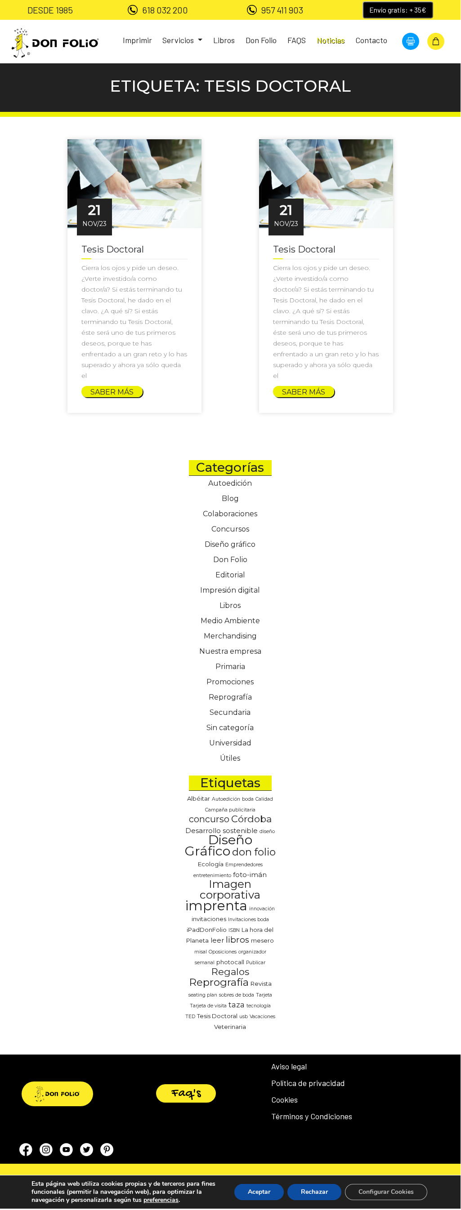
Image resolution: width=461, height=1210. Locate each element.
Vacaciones (262, 1016)
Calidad (264, 799)
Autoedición (230, 483)
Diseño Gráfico (218, 845)
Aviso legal (289, 1066)
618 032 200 (165, 9)
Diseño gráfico (230, 544)
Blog (230, 498)
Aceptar (259, 1192)
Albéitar (198, 798)
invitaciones (209, 918)
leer (217, 940)
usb (243, 1016)
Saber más (112, 392)
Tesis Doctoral (217, 1015)
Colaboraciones (230, 514)
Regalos (230, 971)
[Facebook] (25, 1151)
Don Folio (261, 40)
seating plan (202, 995)
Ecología (211, 864)
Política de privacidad (308, 1083)
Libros (224, 40)
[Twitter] (86, 1151)
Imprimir (137, 40)
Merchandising (230, 636)
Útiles (230, 758)
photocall (230, 962)
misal (200, 952)
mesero (262, 940)
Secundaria (230, 712)
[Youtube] (66, 1151)
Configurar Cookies (386, 1192)
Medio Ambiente (230, 620)
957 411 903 (282, 9)
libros (237, 940)
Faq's (186, 1093)
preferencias (161, 1200)
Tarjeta (264, 995)
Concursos (230, 529)
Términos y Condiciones (311, 1116)
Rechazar (314, 1192)
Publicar (255, 963)
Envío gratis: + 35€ (397, 9)
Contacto (371, 40)
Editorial (230, 575)
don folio (254, 852)
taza (236, 1004)
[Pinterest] (106, 1151)
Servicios (179, 40)
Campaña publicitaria (230, 810)
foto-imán (250, 875)
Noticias (331, 40)
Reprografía (230, 697)
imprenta (216, 905)
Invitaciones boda (248, 919)
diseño (267, 831)
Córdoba (251, 818)
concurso (209, 819)
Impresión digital (230, 590)
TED (190, 1016)
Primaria (230, 666)
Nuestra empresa (230, 651)
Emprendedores (244, 865)
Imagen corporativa (230, 889)
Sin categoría (230, 727)
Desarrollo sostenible (221, 831)
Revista (261, 983)
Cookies (284, 1099)
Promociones (230, 682)
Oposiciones (223, 952)
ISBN (234, 930)
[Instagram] (46, 1151)
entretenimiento (212, 875)
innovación (262, 909)
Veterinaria (230, 1026)
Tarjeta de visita (208, 1006)
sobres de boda (236, 995)
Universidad (230, 743)
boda (248, 799)
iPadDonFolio (207, 929)
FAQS (296, 40)
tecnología (258, 1006)
